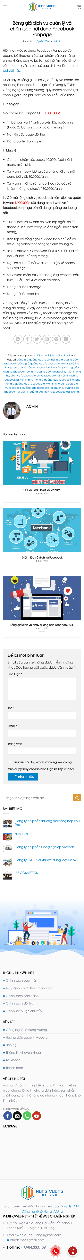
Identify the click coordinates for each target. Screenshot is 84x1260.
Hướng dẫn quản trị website (26, 1037)
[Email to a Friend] (46, 339)
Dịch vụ (42, 355)
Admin (57, 41)
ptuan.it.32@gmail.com (27, 1240)
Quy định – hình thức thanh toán (30, 988)
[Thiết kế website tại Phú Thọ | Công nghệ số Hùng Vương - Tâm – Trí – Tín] (42, 7)
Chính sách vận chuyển (24, 1011)
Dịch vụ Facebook (59, 355)
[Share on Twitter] (37, 339)
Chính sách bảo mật (21, 980)
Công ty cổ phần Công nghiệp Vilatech (44, 847)
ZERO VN (21, 834)
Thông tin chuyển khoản (24, 1052)
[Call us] (27, 1115)
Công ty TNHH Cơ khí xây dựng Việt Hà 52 (46, 860)
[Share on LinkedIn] (66, 339)
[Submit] (77, 797)
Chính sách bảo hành (22, 995)
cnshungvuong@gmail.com (40, 1235)
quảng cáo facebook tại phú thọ (42, 387)
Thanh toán (14, 1067)
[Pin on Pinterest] (56, 339)
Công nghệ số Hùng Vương (26, 1029)
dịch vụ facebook (22, 375)
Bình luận (15, 674)
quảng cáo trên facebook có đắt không (54, 391)
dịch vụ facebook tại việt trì (51, 375)
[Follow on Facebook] (7, 1115)
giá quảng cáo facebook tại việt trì (32, 383)
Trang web (15, 743)
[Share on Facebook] (27, 339)
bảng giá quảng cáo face (33, 359)
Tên (11, 708)
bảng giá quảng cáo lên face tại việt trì (30, 367)
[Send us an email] (17, 1115)
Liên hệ (11, 1045)
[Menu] (5, 7)
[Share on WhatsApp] (17, 339)
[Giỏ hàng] (79, 7)
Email (12, 726)
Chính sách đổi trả (19, 1003)
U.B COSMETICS (26, 872)
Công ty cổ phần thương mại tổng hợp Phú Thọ (47, 822)
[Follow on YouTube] (36, 1115)
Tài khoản (13, 1060)
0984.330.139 (35, 1246)
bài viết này (11, 70)
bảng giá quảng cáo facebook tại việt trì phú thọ (48, 363)
